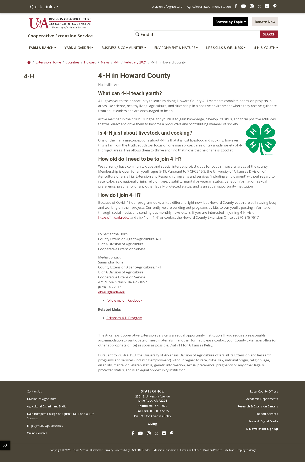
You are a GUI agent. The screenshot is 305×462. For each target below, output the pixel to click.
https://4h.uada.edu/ (113, 217)
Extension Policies (190, 450)
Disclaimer (96, 450)
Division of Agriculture (167, 6)
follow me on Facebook (124, 300)
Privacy (109, 450)
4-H (117, 62)
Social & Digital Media (263, 421)
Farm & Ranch (41, 47)
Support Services (267, 414)
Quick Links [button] (42, 6)
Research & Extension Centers (257, 406)
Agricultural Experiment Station (209, 6)
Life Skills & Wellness (224, 47)
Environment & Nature (174, 47)
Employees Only (246, 450)
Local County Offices (264, 391)
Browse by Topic (229, 22)
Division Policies (212, 450)
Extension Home (48, 62)
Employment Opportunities (45, 426)
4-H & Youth (265, 47)
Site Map (229, 450)
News (105, 62)
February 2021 (135, 62)
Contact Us (34, 391)
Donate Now (265, 22)
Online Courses (37, 433)
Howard (90, 62)
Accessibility (122, 450)
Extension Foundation (165, 450)
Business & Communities (123, 47)
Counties (72, 62)
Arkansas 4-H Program (124, 318)
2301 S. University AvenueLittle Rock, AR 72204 (152, 398)
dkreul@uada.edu (111, 292)
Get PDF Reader (141, 450)
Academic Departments (262, 399)
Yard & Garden (78, 47)
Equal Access (80, 450)
